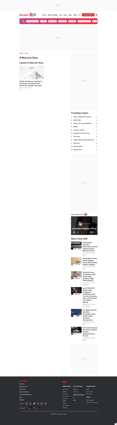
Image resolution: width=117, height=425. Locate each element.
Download (22, 408)
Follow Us (21, 403)
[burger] (96, 15)
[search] (80, 15)
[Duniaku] (27, 15)
